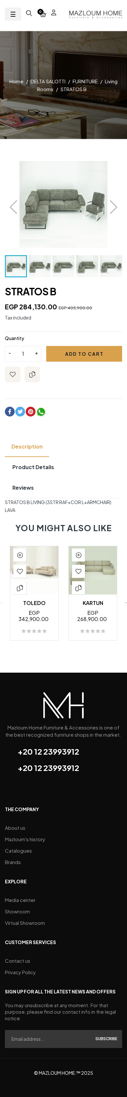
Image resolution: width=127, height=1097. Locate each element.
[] (19, 555)
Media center (20, 900)
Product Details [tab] (33, 467)
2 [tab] (60, 664)
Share (10, 412)
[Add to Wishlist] (13, 374)
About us (15, 828)
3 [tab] (67, 664)
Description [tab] (27, 446)
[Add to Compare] (32, 374)
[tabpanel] (34, 596)
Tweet (20, 412)
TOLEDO (34, 603)
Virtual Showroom (25, 923)
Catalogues (18, 850)
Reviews (23, 487)
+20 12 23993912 (48, 751)
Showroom (17, 911)
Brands (13, 862)
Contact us (17, 961)
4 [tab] (73, 664)
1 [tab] (53, 664)
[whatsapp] (41, 413)
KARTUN (93, 603)
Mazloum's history (25, 839)
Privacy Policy (20, 972)
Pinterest (30, 412)
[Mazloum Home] (63, 707)
